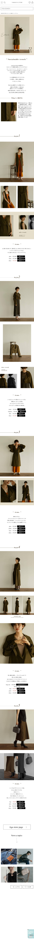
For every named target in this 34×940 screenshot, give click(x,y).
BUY (20, 256)
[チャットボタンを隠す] (28, 929)
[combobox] (17, 8)
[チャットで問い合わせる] (31, 933)
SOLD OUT (21, 684)
